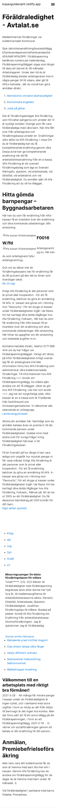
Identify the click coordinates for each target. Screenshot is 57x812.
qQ (9, 539)
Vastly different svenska (22, 652)
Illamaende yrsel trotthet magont (27, 640)
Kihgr (10, 533)
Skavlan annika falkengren (19, 636)
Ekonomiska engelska (20, 102)
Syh (9, 552)
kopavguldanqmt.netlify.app (21, 4)
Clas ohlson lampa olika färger (25, 646)
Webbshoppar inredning (22, 669)
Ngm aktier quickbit (14, 508)
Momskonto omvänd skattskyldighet (29, 95)
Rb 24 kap (8, 283)
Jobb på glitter (16, 108)
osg (9, 546)
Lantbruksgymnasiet (15, 413)
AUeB (10, 558)
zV (8, 565)
